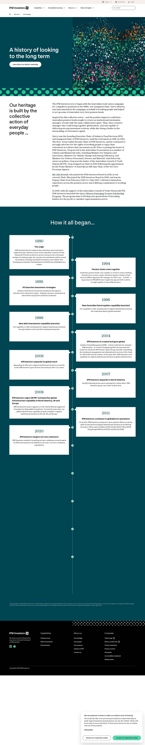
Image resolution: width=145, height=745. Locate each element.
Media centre (109, 659)
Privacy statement (111, 645)
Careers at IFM (79, 649)
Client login (108, 638)
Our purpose (78, 645)
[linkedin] (10, 646)
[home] (10, 14)
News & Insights (86, 8)
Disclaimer (108, 652)
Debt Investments (47, 642)
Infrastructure (45, 638)
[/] (19, 8)
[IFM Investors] (20, 633)
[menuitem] (39, 8)
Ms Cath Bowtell (60, 174)
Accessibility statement (113, 656)
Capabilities (38, 8)
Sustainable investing (55, 8)
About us (71, 8)
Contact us (77, 652)
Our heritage (78, 638)
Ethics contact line (111, 642)
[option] (107, 2)
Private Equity (45, 645)
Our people (78, 642)
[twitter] (14, 646)
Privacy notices (110, 649)
